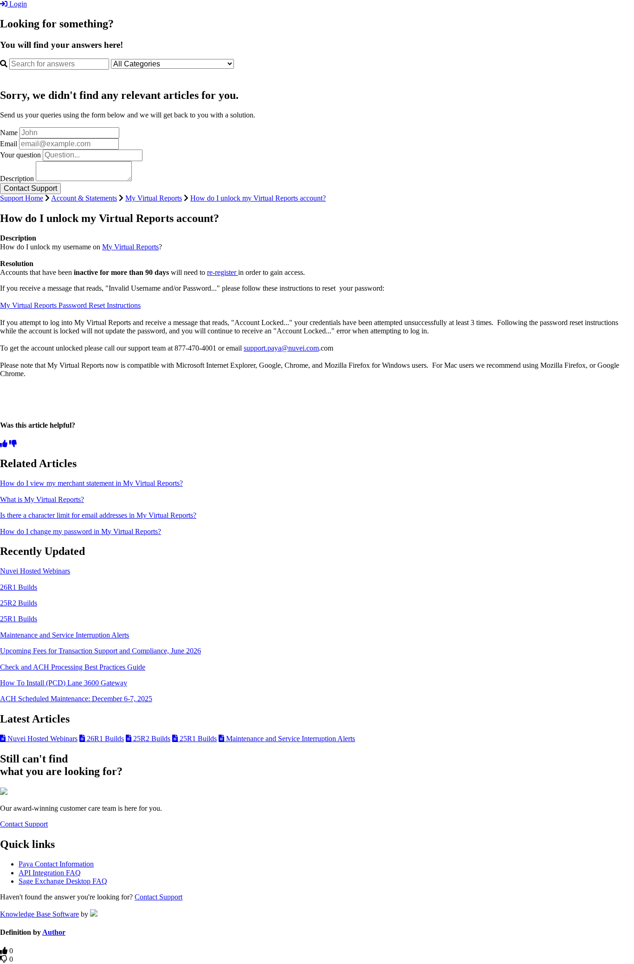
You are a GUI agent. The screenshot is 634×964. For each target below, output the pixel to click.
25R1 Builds (18, 619)
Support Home (21, 198)
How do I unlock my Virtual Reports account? (258, 198)
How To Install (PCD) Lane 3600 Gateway (63, 683)
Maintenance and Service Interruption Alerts (64, 635)
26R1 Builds (18, 587)
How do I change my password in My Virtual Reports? (80, 531)
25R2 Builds (18, 603)
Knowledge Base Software (39, 914)
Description (17, 178)
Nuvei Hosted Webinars (35, 571)
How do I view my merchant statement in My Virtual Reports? (91, 483)
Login (17, 4)
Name (9, 133)
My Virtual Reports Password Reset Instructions (70, 305)
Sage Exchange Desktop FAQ (63, 881)
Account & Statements (84, 198)
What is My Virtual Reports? (42, 499)
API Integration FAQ (50, 873)
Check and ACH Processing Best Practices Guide (72, 667)
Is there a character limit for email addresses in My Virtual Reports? (98, 515)
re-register (222, 272)
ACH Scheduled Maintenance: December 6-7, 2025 (76, 699)
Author (53, 932)
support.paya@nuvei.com (281, 348)
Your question (20, 155)
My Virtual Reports (153, 198)
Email (8, 144)
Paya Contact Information (56, 864)
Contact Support (24, 824)
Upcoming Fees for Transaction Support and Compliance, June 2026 (100, 651)
